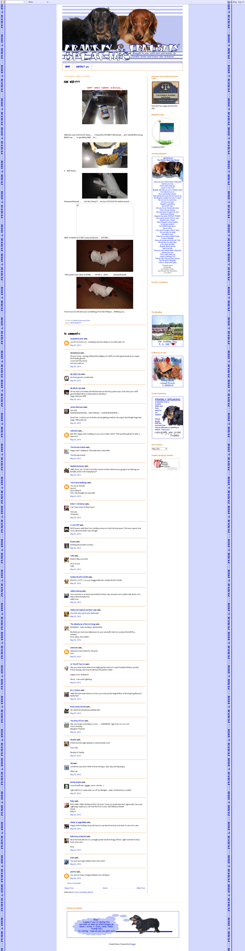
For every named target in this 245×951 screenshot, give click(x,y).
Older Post (141, 888)
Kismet (73, 542)
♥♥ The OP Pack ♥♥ (77, 664)
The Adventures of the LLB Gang (82, 624)
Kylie (72, 653)
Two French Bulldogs (78, 483)
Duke (72, 858)
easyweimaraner (76, 339)
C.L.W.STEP (74, 525)
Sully (72, 556)
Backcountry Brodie (78, 707)
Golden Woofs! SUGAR (79, 577)
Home (105, 888)
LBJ (71, 763)
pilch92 (73, 872)
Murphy (73, 740)
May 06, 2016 (75, 864)
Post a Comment (74, 883)
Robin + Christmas (77, 504)
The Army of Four (77, 721)
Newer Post (69, 888)
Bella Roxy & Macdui (78, 836)
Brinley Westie (75, 782)
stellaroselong (76, 591)
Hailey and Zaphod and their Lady (83, 610)
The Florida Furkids (77, 447)
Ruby (72, 801)
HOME (67, 67)
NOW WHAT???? (76, 323)
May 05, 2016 (75, 345)
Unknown (74, 431)
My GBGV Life (75, 374)
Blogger (133, 944)
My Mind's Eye (75, 388)
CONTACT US (82, 67)
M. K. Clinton (75, 690)
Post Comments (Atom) (84, 892)
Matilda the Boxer (77, 466)
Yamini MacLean (76, 407)
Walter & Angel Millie (78, 822)
